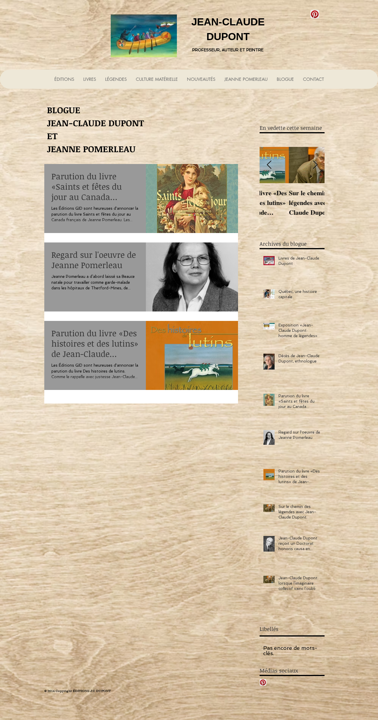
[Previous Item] (269, 165)
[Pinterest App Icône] (314, 14)
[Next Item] (315, 165)
